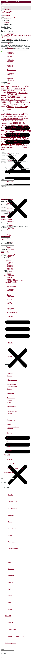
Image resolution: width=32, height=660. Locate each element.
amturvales (14, 114)
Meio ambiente (11, 217)
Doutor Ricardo (12, 508)
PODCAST (8, 616)
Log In (2, 240)
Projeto (19, 136)
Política (10, 596)
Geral (23, 93)
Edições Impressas (10, 643)
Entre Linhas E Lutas (20, 90)
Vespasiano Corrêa (13, 427)
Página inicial (8, 9)
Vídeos (22, 106)
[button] (17, 461)
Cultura (10, 562)
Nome (6, 178)
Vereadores (7, 147)
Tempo (24, 104)
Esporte (10, 582)
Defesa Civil (6, 123)
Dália (15, 125)
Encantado (11, 515)
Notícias (6, 22)
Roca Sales (11, 420)
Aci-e (4, 114)
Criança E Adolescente (12, 118)
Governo (3, 95)
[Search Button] (14, 17)
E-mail (2, 181)
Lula (4, 132)
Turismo (12, 107)
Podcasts (18, 100)
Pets (8, 83)
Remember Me (7, 213)
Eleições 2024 (7, 91)
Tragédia (7, 145)
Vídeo (3, 149)
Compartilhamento (10, 116)
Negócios (10, 79)
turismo (15, 145)
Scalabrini (6, 144)
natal (17, 132)
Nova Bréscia (12, 528)
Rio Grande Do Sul (20, 139)
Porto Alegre (10, 134)
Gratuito (19, 130)
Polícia (10, 589)
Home (2, 27)
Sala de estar (12, 629)
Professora (7, 137)
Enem (8, 27)
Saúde (10, 602)
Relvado (10, 535)
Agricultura (11, 228)
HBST (24, 130)
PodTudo (10, 622)
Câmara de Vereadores (18, 120)
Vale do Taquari (22, 145)
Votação (25, 147)
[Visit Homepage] (5, 4)
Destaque (19, 122)
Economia (11, 249)
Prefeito (21, 134)
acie (9, 114)
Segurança (10, 252)
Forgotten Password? (7, 219)
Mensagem (7, 184)
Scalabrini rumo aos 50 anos (16, 636)
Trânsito (10, 609)
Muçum (10, 522)
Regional (16, 102)
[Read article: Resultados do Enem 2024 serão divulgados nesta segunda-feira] (16, 36)
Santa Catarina (19, 141)
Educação (11, 575)
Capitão (10, 495)
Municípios (10, 221)
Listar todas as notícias (10, 555)
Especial (5, 93)
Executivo (9, 130)
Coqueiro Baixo (12, 501)
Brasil (20, 114)
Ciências (9, 43)
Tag (5, 27)
